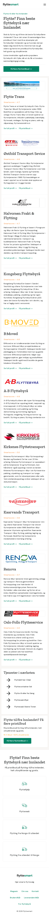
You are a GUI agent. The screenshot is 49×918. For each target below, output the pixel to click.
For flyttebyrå (24, 904)
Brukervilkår (15, 897)
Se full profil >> (10, 128)
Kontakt (35, 891)
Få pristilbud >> (26, 128)
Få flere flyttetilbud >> (21, 69)
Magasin (14, 891)
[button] (44, 4)
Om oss (24, 891)
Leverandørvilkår (31, 897)
